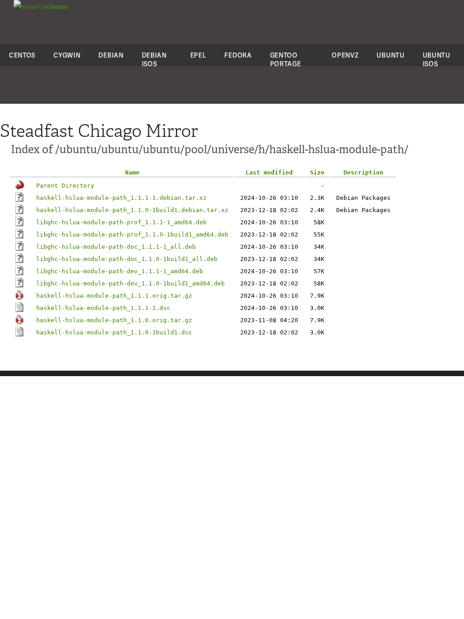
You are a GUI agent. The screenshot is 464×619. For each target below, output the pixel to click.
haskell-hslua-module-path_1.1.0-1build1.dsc (114, 332)
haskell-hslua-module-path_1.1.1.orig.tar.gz (114, 295)
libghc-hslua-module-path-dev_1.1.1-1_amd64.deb (119, 271)
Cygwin (66, 55)
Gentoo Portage (285, 59)
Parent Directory (65, 185)
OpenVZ (345, 55)
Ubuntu (390, 55)
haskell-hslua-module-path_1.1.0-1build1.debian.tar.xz (132, 210)
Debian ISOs (154, 59)
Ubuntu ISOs (436, 59)
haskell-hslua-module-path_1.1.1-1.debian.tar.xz (121, 197)
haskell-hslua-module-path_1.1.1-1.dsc (103, 308)
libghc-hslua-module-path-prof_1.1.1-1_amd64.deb (121, 222)
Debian (110, 55)
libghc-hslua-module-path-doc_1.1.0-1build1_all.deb (127, 259)
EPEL (198, 55)
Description (363, 172)
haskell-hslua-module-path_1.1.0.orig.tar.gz (114, 320)
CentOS (22, 55)
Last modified (269, 172)
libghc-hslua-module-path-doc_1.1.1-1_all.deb (116, 246)
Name (132, 172)
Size (317, 172)
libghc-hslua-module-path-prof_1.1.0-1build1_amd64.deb (132, 234)
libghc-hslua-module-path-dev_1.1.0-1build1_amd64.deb (130, 283)
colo (52, 6)
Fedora (237, 55)
